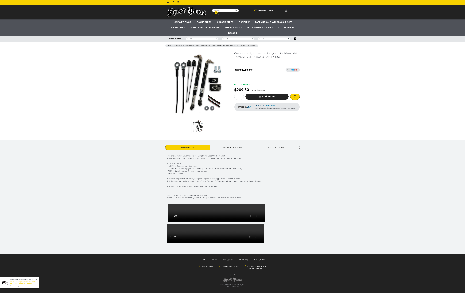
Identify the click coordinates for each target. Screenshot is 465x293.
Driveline (244, 22)
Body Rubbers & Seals (260, 27)
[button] (295, 97)
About (202, 260)
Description (187, 147)
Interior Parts (233, 27)
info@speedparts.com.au (230, 266)
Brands (232, 33)
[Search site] (236, 10)
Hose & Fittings (182, 22)
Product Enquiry (232, 147)
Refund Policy (243, 260)
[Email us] (168, 2)
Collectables (286, 27)
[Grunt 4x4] (244, 70)
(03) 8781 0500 (265, 10)
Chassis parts (225, 22)
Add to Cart (268, 96)
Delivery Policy (259, 260)
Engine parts (204, 22)
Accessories (177, 27)
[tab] (187, 147)
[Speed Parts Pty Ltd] (186, 12)
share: (289, 70)
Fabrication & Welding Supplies (273, 22)
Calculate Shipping (277, 147)
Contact (214, 260)
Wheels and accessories (204, 27)
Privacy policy (227, 260)
